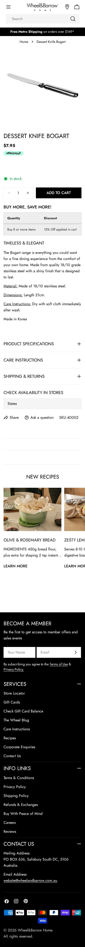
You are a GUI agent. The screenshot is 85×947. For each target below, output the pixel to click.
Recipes (10, 738)
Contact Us (12, 756)
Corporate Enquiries (19, 747)
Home (24, 41)
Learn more (15, 566)
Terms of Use (59, 664)
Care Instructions (17, 729)
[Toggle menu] (8, 7)
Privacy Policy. (14, 669)
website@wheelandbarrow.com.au (30, 880)
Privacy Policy (15, 786)
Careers (10, 822)
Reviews (10, 831)
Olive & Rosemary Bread (29, 540)
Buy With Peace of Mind (23, 813)
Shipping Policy (16, 795)
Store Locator (14, 693)
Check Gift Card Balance (23, 711)
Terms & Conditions (19, 777)
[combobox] (42, 19)
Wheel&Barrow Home (35, 930)
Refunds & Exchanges (21, 804)
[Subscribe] (75, 652)
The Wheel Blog (16, 720)
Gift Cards (12, 702)
